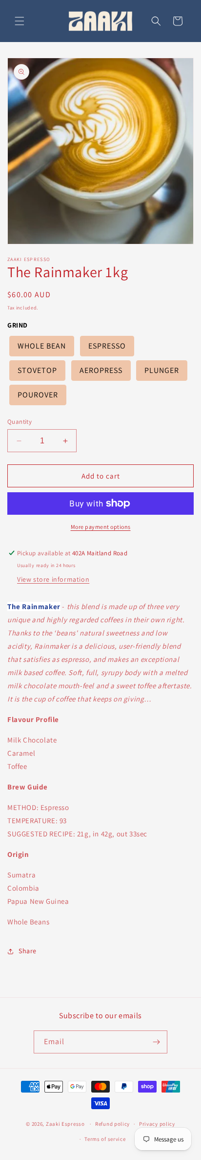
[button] (19, 21)
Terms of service (104, 1139)
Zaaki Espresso (65, 1123)
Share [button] (28, 950)
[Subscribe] (156, 1041)
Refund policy (112, 1123)
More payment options (101, 526)
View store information (53, 579)
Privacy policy (157, 1123)
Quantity (19, 421)
